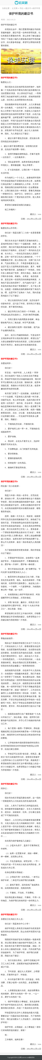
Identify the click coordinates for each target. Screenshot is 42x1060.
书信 (21, 8)
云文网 (14, 8)
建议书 (28, 8)
